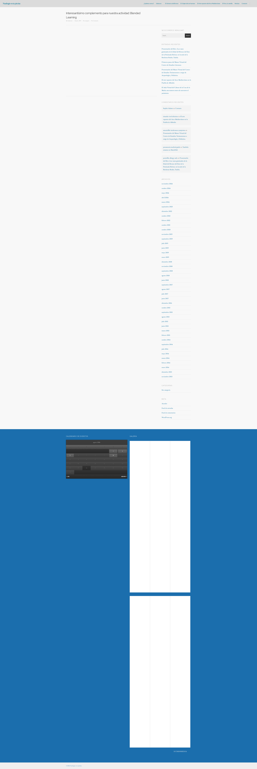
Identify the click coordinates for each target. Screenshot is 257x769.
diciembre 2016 (167, 303)
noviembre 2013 (167, 377)
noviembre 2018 (167, 266)
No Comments (94, 20)
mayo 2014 (165, 354)
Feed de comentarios (168, 413)
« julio (67, 476)
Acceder (164, 404)
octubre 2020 (166, 230)
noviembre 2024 (167, 184)
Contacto (244, 3)
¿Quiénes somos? (149, 3)
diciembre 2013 (167, 372)
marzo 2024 (165, 202)
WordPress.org (167, 417)
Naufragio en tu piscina (11, 3)
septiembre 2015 (167, 312)
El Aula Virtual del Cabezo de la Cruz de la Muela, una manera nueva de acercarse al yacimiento (176, 90)
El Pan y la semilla (227, 3)
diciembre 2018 (167, 262)
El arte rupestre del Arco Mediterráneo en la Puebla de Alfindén (175, 119)
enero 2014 (165, 367)
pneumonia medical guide (171, 147)
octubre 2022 (166, 216)
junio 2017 (165, 299)
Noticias (237, 3)
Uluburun (158, 3)
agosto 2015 (165, 317)
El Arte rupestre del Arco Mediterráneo (208, 3)
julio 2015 (165, 321)
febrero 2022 (166, 220)
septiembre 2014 (167, 344)
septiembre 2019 (167, 239)
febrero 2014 (166, 363)
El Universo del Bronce (171, 3)
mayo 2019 (165, 253)
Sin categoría (86, 20)
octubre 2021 (166, 225)
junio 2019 (165, 248)
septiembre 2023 (167, 207)
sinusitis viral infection (170, 116)
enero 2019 (165, 257)
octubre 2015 (166, 308)
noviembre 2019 (167, 234)
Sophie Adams (168, 108)
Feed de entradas (167, 408)
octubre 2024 (166, 188)
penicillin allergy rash (170, 158)
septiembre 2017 (167, 285)
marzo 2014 (165, 358)
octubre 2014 (166, 340)
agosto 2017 (165, 289)
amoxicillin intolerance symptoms (174, 130)
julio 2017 (165, 294)
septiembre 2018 (167, 271)
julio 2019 (165, 243)
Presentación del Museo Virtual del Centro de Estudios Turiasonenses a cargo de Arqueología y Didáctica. (176, 72)
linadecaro (70, 20)
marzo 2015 (165, 331)
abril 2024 (165, 198)
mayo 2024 (165, 193)
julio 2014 (165, 349)
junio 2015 (165, 326)
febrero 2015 (166, 335)
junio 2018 (165, 280)
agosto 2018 (166, 276)
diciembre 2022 (167, 211)
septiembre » (124, 476)
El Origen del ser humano (188, 3)
